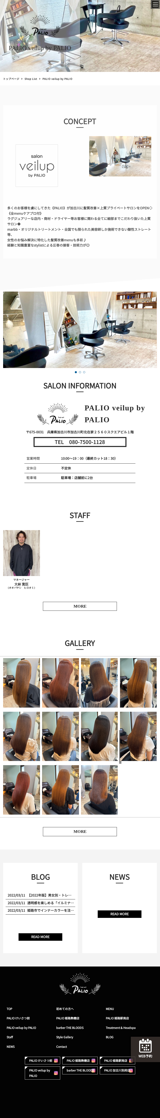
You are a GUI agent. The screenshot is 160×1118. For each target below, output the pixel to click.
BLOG (110, 1037)
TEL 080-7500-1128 (80, 442)
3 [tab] (84, 372)
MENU (110, 1009)
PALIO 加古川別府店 (117, 1070)
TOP (9, 1009)
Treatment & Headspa (121, 1028)
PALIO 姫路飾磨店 (67, 1018)
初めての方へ (65, 1009)
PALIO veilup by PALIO (21, 1028)
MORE (80, 831)
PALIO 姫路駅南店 (117, 1018)
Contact (61, 1047)
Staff (10, 1037)
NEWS (11, 1047)
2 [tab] (80, 372)
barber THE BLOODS (70, 1028)
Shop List (31, 79)
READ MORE (40, 937)
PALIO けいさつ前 (18, 1018)
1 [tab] (76, 372)
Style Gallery (64, 1037)
